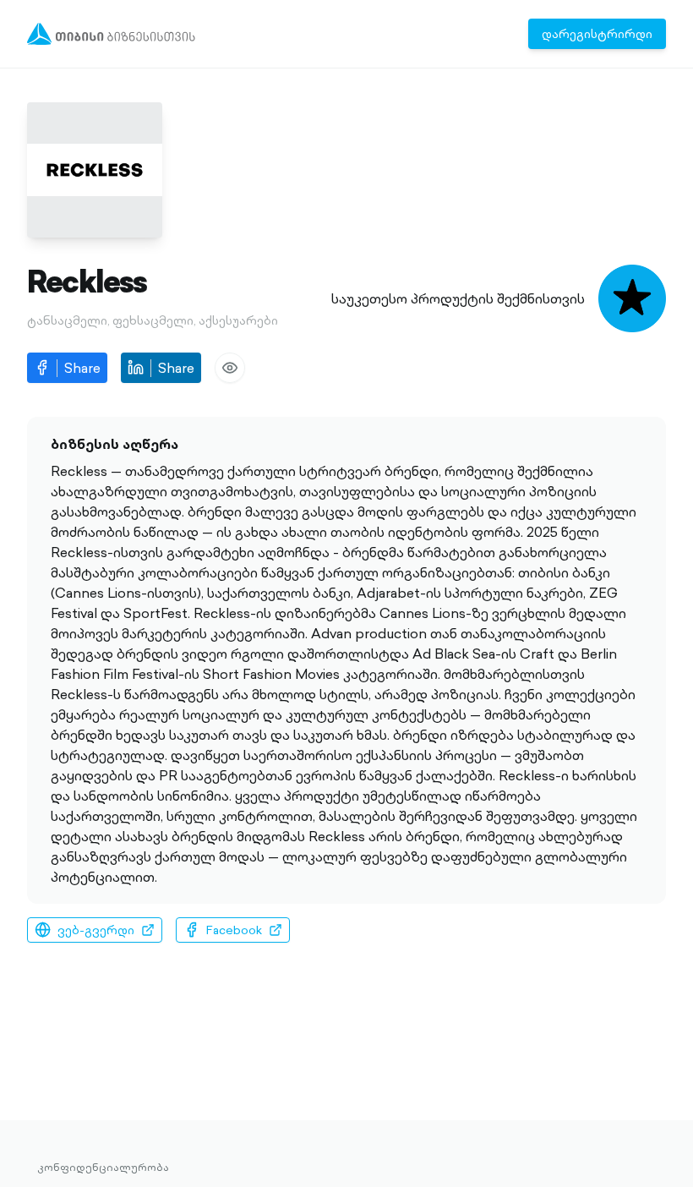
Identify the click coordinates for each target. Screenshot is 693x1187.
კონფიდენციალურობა (103, 1167)
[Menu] (111, 34)
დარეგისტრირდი (597, 33)
